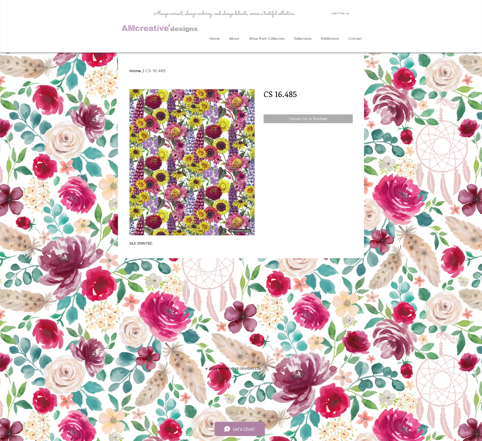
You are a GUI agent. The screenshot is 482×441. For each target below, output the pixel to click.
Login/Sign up (340, 13)
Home (135, 70)
